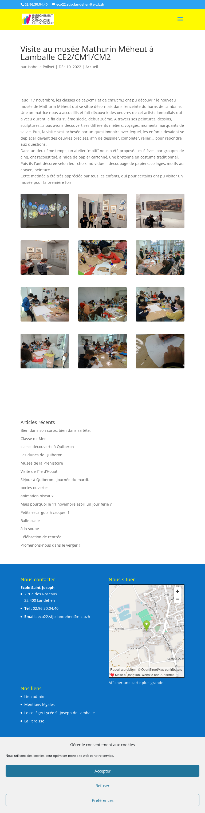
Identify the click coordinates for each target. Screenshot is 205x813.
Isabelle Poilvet (41, 66)
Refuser (102, 785)
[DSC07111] (45, 368)
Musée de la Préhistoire (42, 463)
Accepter (102, 771)
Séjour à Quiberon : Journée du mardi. (55, 479)
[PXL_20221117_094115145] (102, 227)
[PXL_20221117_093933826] (45, 274)
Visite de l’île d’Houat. (39, 471)
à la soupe (30, 528)
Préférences (102, 800)
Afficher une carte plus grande (136, 682)
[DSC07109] (160, 321)
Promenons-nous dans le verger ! (50, 545)
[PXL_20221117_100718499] (160, 274)
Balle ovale (30, 520)
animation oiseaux (37, 495)
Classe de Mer (33, 438)
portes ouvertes (35, 487)
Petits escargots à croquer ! (45, 512)
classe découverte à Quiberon (47, 446)
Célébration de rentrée (41, 536)
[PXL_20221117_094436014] (45, 227)
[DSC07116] (160, 368)
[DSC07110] (45, 321)
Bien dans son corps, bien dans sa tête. (56, 430)
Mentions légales (39, 704)
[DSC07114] (102, 368)
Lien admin (34, 696)
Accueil (91, 66)
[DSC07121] (102, 321)
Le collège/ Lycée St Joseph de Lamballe (59, 712)
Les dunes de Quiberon (41, 454)
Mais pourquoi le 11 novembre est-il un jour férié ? (66, 504)
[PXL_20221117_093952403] (160, 227)
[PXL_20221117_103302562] (102, 274)
